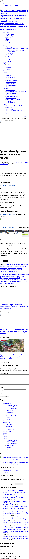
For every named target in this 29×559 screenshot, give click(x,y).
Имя (1, 387)
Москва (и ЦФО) (10, 34)
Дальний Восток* (10, 61)
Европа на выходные (12, 266)
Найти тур (8, 75)
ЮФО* (7, 58)
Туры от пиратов (8, 4)
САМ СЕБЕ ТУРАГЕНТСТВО (9, 74)
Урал (7, 39)
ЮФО (7, 40)
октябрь (13, 269)
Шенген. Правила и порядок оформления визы (17, 91)
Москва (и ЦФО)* (10, 51)
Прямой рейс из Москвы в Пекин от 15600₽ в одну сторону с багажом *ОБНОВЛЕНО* (14, 357)
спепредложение (5, 271)
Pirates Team (13, 162)
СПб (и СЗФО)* (10, 53)
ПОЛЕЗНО (5, 88)
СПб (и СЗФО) (9, 36)
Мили (4, 104)
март (8, 269)
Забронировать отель (11, 79)
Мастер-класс (7, 431)
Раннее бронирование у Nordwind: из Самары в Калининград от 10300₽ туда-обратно (15, 538)
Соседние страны (11, 415)
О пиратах (5, 112)
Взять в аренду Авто (11, 87)
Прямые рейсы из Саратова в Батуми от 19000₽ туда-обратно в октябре (16, 532)
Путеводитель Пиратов (10, 5)
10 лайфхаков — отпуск (12, 96)
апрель (14, 264)
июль (21, 266)
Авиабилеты (6, 32)
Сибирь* (8, 59)
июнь (25, 266)
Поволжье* (9, 55)
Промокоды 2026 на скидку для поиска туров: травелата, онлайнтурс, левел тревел (17, 49)
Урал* (7, 56)
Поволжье (8, 37)
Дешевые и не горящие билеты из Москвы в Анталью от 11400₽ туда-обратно (14, 332)
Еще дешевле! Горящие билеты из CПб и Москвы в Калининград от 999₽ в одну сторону (16, 524)
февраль (14, 271)
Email (1, 390)
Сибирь (8, 42)
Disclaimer (8, 114)
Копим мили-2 (9, 107)
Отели (4, 71)
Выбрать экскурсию (11, 85)
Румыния (19, 269)
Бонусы (5, 72)
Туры (4, 45)
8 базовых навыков (11, 93)
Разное (5, 435)
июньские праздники (7, 268)
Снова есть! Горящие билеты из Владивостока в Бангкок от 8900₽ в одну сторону (14, 307)
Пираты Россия (8, 7)
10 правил (8, 101)
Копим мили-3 (9, 109)
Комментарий (5, 373)
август (10, 264)
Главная (2, 117)
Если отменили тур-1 (11, 98)
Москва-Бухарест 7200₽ (7, 185)
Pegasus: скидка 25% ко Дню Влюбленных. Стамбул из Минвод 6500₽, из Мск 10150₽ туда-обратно (13, 281)
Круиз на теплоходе (11, 83)
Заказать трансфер (11, 82)
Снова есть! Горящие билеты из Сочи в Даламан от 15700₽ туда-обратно (15, 507)
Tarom (6, 264)
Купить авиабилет (10, 77)
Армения (8, 66)
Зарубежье (5, 63)
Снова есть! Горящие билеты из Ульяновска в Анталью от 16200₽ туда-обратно (15, 518)
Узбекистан (9, 69)
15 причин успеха (10, 102)
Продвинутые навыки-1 (12, 94)
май (15, 268)
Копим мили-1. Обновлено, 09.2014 (14, 106)
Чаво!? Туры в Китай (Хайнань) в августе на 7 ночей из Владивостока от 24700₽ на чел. (16, 513)
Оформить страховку (11, 80)
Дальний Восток (10, 43)
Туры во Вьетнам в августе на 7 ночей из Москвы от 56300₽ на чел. (15, 528)
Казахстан (8, 67)
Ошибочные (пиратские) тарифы (14, 99)
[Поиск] (0, 1)
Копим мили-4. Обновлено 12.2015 (14, 110)
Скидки (5, 436)
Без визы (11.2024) (10, 90)
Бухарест (20, 264)
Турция (8, 64)
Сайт (1, 393)
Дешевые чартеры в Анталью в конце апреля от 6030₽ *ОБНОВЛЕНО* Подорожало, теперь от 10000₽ (14, 276)
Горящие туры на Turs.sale (12, 47)
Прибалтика (10, 412)
